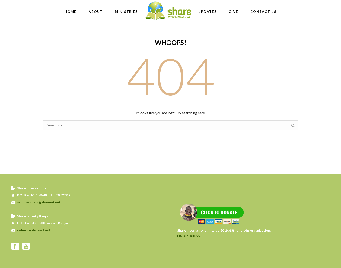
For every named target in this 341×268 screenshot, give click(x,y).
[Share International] (168, 10)
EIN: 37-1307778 (189, 236)
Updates (207, 11)
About (96, 11)
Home (70, 11)
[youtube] (26, 247)
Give (233, 11)
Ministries (126, 11)
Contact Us (263, 11)
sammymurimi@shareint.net (39, 202)
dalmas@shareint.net (33, 230)
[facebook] (15, 247)
